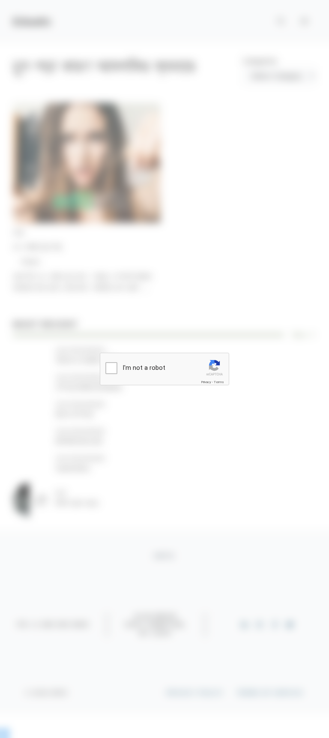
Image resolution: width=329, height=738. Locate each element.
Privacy (206, 382)
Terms (219, 382)
